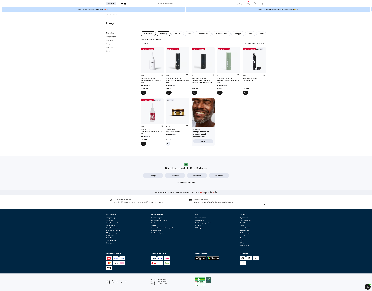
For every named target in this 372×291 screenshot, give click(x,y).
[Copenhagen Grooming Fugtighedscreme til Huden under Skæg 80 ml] (228, 70)
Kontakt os (109, 220)
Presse (242, 225)
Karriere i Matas (245, 233)
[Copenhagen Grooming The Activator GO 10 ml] (254, 70)
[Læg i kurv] (143, 93)
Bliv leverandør (244, 245)
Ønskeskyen (110, 243)
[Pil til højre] (370, 9)
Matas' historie (244, 230)
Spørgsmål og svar (112, 218)
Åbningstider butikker (113, 230)
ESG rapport (199, 228)
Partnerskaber (199, 220)
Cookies (153, 225)
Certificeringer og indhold (203, 223)
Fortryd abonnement (112, 228)
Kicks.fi (242, 240)
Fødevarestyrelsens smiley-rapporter (162, 228)
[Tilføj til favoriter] (162, 75)
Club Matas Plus (111, 240)
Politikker (198, 225)
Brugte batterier (156, 230)
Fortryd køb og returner (113, 223)
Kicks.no (242, 238)
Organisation (244, 218)
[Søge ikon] (215, 3)
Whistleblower (244, 223)
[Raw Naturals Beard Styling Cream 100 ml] (177, 122)
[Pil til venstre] (258, 204)
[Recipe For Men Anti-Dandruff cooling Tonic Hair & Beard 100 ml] (152, 122)
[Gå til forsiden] (122, 3)
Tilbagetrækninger (112, 233)
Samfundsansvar (200, 218)
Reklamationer (110, 225)
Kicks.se (242, 235)
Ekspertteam (110, 235)
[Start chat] (368, 287)
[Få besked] (168, 144)
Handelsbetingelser (157, 218)
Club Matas (109, 238)
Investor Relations (245, 220)
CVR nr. (242, 243)
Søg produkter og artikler (165, 3)
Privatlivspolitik (155, 223)
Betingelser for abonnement (159, 220)
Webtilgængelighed (157, 233)
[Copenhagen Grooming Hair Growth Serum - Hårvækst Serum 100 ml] (152, 70)
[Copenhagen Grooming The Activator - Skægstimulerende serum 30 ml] (177, 70)
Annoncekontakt (245, 228)
